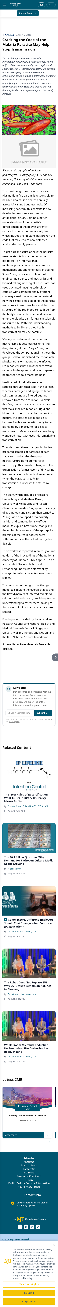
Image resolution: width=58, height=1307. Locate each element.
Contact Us (29, 1169)
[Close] (54, 1245)
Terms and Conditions (29, 1176)
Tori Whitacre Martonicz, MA (22, 931)
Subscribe (42, 712)
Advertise (29, 1158)
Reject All (29, 1293)
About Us (29, 1161)
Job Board (29, 1172)
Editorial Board (29, 1165)
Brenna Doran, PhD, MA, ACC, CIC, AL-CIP (28, 806)
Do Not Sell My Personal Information (29, 1183)
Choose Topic (25, 13)
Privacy (29, 1179)
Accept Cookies (29, 1301)
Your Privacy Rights (29, 1186)
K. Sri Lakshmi (15, 868)
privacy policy (14, 721)
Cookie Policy (26, 1278)
